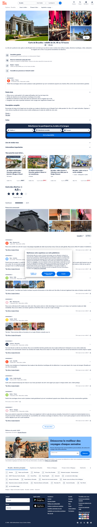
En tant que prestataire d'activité (84, 499)
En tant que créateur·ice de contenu (85, 504)
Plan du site (50, 513)
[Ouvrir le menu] (90, 243)
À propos (70, 499)
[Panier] (80, 2)
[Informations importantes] (90, 147)
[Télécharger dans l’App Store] (39, 506)
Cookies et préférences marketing (55, 506)
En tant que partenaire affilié (84, 508)
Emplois (70, 501)
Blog (69, 503)
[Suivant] (91, 169)
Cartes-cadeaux (72, 508)
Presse (69, 506)
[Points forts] (90, 92)
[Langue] (86, 2)
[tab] (16, 468)
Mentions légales (51, 501)
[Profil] (92, 2)
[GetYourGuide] (4, 3)
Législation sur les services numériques (56, 511)
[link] (15, 169)
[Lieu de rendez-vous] (90, 142)
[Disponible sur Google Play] (39, 500)
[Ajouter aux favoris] (24, 156)
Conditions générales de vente (55, 508)
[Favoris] (74, 2)
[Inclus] (90, 120)
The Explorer (71, 511)
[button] (48, 45)
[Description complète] (90, 105)
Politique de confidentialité (51, 460)
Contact (49, 499)
